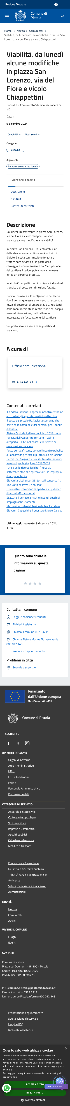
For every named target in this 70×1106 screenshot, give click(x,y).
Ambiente (14, 880)
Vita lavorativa (17, 823)
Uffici (11, 771)
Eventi (12, 942)
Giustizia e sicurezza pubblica (26, 869)
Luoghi (12, 937)
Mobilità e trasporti (20, 846)
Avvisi (12, 921)
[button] (35, 1100)
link (15, 1076)
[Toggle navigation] (7, 15)
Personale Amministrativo (24, 788)
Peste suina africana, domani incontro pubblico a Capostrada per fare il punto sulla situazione (34, 452)
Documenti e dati (18, 794)
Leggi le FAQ (15, 1024)
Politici (12, 783)
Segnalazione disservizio (23, 1018)
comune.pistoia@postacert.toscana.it (31, 988)
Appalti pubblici (17, 834)
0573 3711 (30, 992)
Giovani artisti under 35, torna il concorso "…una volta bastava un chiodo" (33, 482)
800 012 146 (47, 996)
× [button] (66, 1048)
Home (7, 31)
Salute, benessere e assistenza (27, 886)
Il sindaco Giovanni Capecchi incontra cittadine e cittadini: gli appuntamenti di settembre (34, 414)
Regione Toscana (15, 4)
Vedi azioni (31, 134)
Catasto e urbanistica (21, 840)
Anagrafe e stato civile (22, 811)
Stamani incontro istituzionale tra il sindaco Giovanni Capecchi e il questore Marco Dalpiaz (34, 508)
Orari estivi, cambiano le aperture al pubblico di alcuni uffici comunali (33, 491)
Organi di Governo (19, 760)
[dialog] (35, 1075)
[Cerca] (62, 16)
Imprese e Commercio (21, 829)
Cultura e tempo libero (22, 817)
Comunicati (36, 31)
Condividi (13, 134)
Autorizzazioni (17, 892)
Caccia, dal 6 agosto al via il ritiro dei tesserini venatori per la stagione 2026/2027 (34, 461)
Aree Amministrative (21, 765)
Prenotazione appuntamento (25, 1013)
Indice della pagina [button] (23, 180)
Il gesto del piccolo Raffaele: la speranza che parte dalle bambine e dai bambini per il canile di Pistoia (34, 424)
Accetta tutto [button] (35, 1084)
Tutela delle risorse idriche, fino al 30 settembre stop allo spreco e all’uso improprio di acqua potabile (34, 471)
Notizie (12, 909)
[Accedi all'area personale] (56, 4)
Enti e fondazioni (18, 777)
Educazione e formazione (23, 863)
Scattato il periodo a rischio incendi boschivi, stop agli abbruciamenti (33, 499)
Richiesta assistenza (20, 1030)
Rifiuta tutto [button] (34, 1092)
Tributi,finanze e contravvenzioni (28, 874)
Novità (21, 31)
